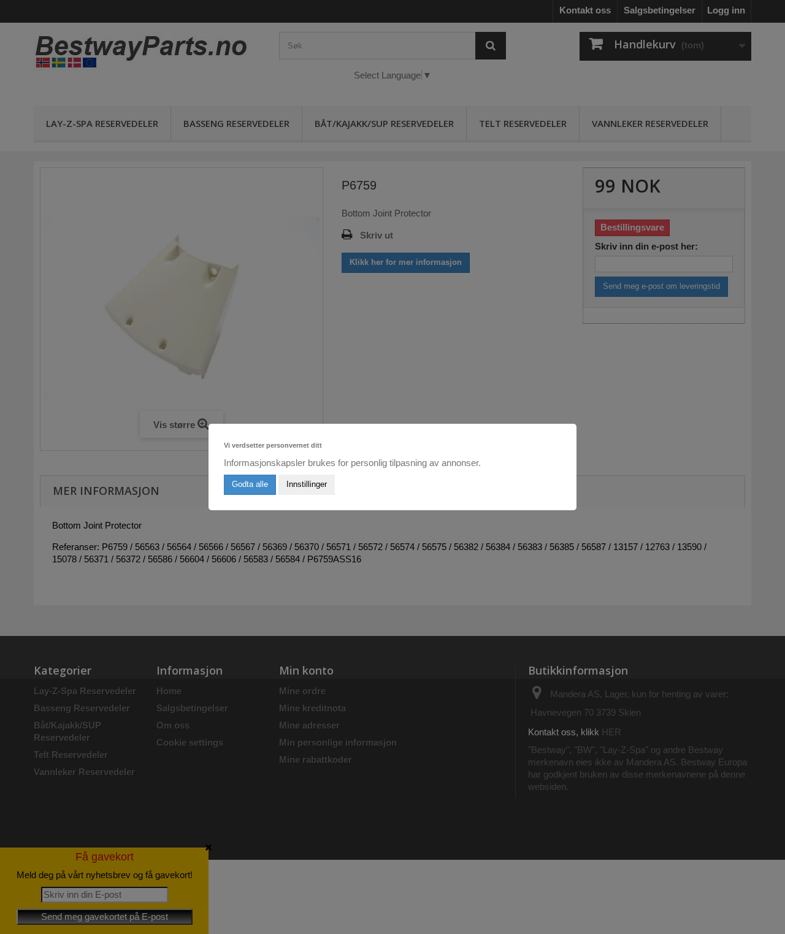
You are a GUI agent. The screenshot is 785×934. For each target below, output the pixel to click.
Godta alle (250, 484)
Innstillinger (306, 484)
